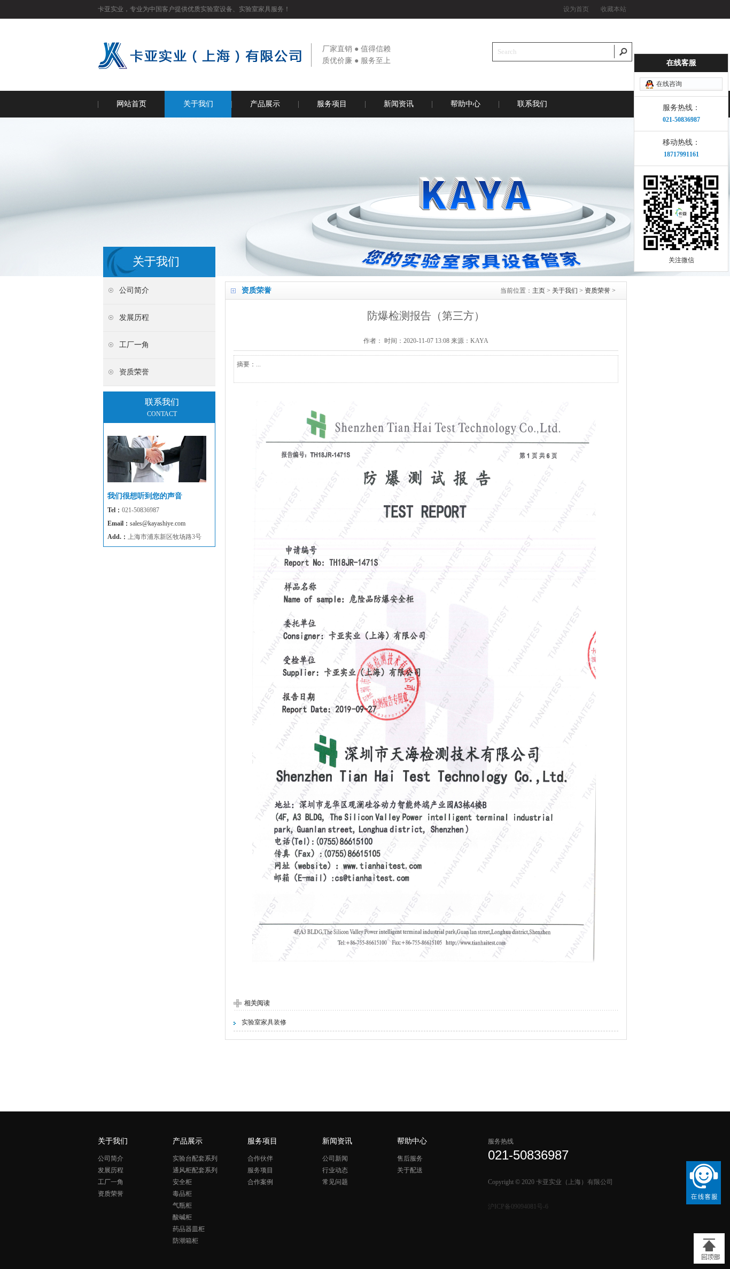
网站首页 (131, 104)
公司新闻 (335, 1158)
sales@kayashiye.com (157, 523)
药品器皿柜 (189, 1229)
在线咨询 (669, 84)
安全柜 (182, 1182)
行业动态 (335, 1170)
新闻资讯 (399, 104)
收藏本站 (613, 9)
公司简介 (110, 1158)
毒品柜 (182, 1193)
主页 (538, 290)
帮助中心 (465, 104)
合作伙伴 (260, 1158)
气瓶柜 (182, 1205)
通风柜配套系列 (195, 1170)
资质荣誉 (597, 290)
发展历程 (110, 1170)
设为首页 (576, 9)
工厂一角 (110, 1182)
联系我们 (532, 104)
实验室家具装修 (264, 1022)
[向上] (709, 1248)
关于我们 (198, 104)
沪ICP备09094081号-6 (518, 1206)
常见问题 (335, 1182)
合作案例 (260, 1182)
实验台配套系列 (195, 1158)
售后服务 (410, 1158)
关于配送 (410, 1170)
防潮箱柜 (185, 1240)
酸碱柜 (182, 1217)
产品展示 (265, 104)
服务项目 (332, 104)
